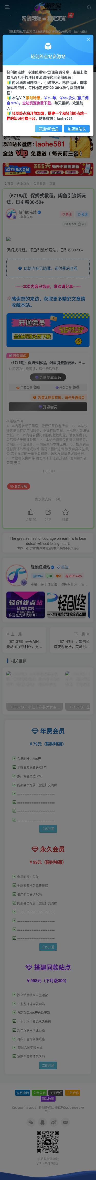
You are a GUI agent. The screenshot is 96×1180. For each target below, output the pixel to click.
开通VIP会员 (49, 128)
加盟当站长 (77, 128)
